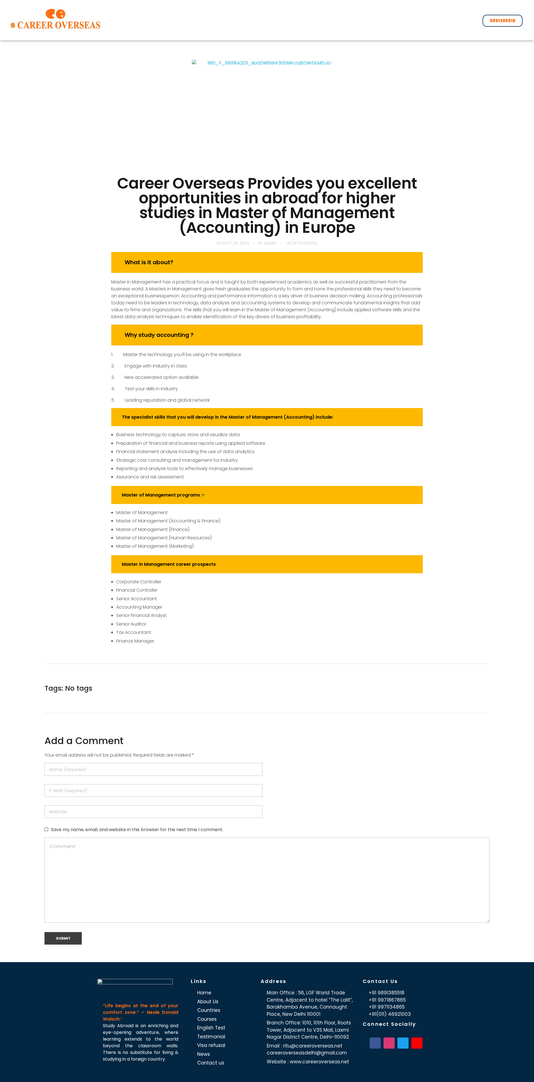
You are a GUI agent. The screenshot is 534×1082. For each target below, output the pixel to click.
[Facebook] (375, 1043)
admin (270, 243)
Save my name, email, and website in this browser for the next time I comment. (137, 829)
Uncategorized (301, 243)
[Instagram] (389, 1043)
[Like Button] (481, 688)
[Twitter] (403, 1043)
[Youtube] (416, 1043)
